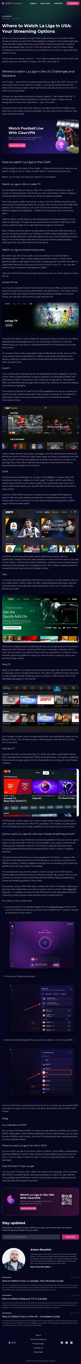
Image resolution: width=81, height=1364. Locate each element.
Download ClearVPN (28, 1208)
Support (33, 3)
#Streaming (6, 16)
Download (73, 3)
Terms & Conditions (38, 1339)
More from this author (40, 1267)
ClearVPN (71, 889)
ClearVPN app (56, 907)
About (38, 1335)
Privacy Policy (38, 1344)
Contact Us (38, 1348)
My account (45, 3)
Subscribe (58, 3)
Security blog (17, 3)
